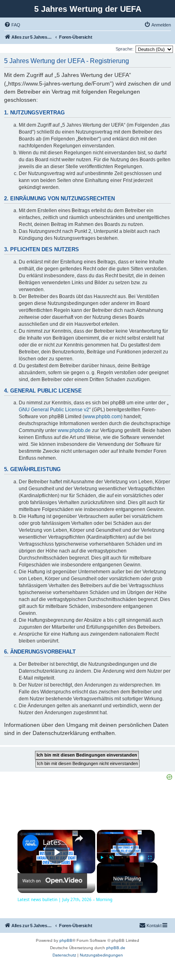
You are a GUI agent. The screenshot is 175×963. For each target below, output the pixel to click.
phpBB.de (115, 947)
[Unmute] (111, 857)
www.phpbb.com (102, 416)
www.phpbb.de (74, 430)
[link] (30, 843)
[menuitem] (12, 25)
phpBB (65, 940)
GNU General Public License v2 (54, 409)
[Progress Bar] (126, 852)
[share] (79, 838)
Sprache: (124, 48)
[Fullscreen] (150, 857)
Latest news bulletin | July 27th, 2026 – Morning (55, 842)
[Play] (102, 857)
